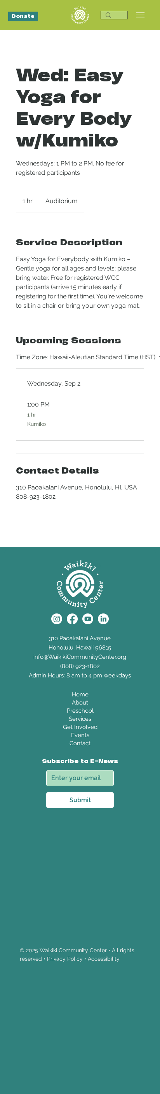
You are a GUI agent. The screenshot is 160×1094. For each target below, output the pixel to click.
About (80, 702)
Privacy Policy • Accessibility (83, 959)
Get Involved (80, 727)
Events (80, 735)
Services (80, 718)
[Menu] (140, 15)
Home (80, 694)
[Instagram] (56, 618)
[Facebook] (72, 618)
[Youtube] (87, 618)
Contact (80, 743)
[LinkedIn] (103, 618)
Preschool (80, 710)
